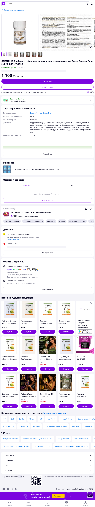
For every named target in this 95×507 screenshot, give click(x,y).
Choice (32, 419)
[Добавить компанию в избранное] (91, 209)
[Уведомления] (92, 4)
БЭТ (4, 419)
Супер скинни (63, 439)
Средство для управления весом (15, 446)
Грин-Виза (88, 426)
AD (41, 419)
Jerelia (21, 419)
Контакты (51, 221)
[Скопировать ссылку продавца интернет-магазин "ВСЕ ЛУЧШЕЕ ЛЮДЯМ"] (86, 209)
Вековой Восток (66, 419)
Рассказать (58, 496)
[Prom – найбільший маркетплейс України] (4, 4)
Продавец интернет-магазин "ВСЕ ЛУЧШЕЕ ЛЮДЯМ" (22, 92)
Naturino (36, 426)
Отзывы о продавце (33, 221)
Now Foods (51, 419)
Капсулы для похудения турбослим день (71, 446)
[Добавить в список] (90, 46)
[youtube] (3, 489)
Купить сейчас (47, 87)
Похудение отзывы (10, 439)
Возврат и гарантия (77, 221)
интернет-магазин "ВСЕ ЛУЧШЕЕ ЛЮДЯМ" (31, 212)
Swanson (75, 426)
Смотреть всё (47, 253)
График (62, 221)
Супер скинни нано (81, 439)
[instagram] (12, 489)
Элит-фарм (23, 426)
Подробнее (47, 154)
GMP (12, 419)
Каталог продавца (12, 221)
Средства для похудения (54, 413)
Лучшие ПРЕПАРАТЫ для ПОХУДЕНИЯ (37, 439)
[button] (47, 81)
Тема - (12, 476)
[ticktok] (16, 489)
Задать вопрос (47, 200)
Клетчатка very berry (42, 446)
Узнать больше (13, 240)
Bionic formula (8, 426)
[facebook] (7, 489)
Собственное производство (56, 426)
